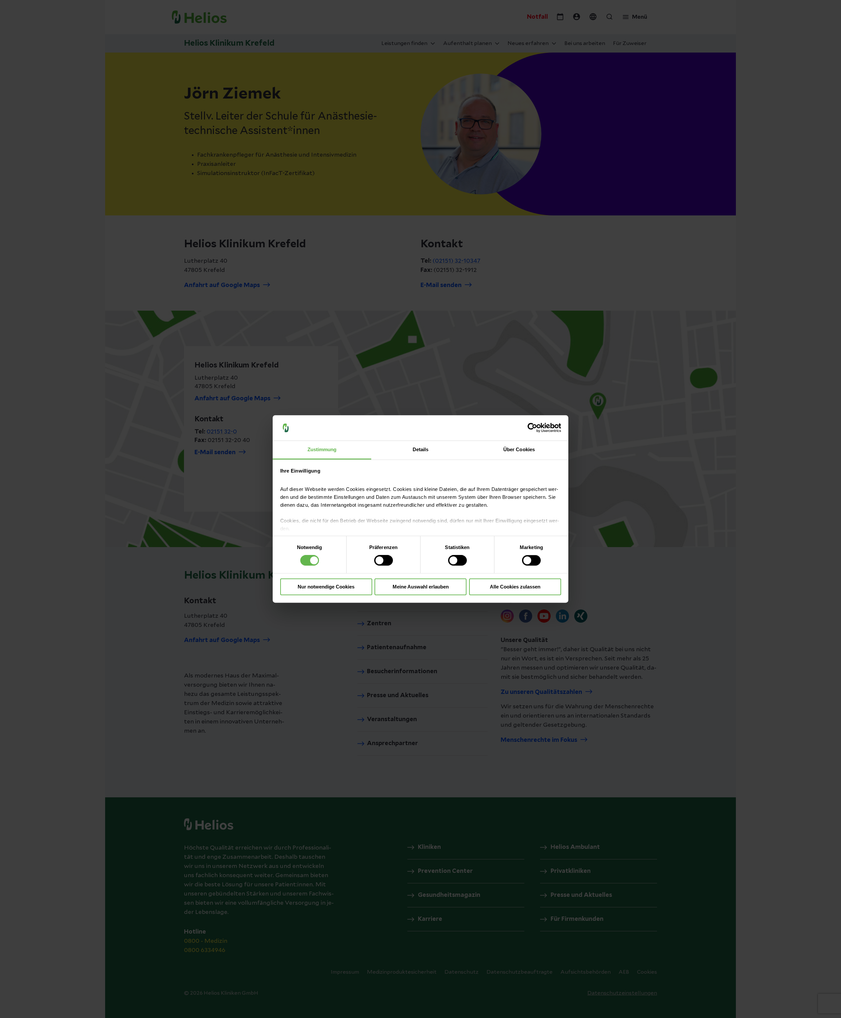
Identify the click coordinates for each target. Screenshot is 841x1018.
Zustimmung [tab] (322, 449)
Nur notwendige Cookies (326, 586)
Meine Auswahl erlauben (421, 586)
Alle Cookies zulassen (515, 586)
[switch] (383, 560)
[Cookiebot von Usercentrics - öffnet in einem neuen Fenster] (532, 428)
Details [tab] (421, 449)
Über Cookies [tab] (519, 449)
